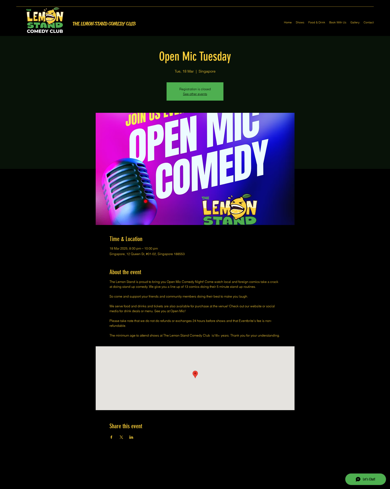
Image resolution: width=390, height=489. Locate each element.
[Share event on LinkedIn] (131, 437)
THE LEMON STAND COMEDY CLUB (104, 24)
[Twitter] (195, 487)
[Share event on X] (121, 437)
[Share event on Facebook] (111, 437)
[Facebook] (189, 487)
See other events (195, 94)
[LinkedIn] (201, 487)
